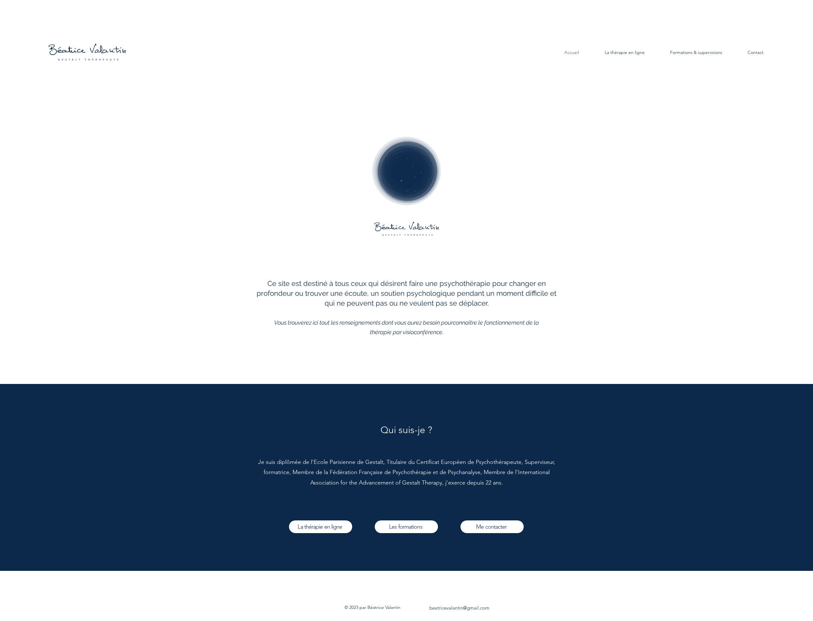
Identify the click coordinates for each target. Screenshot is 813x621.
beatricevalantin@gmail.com (459, 608)
